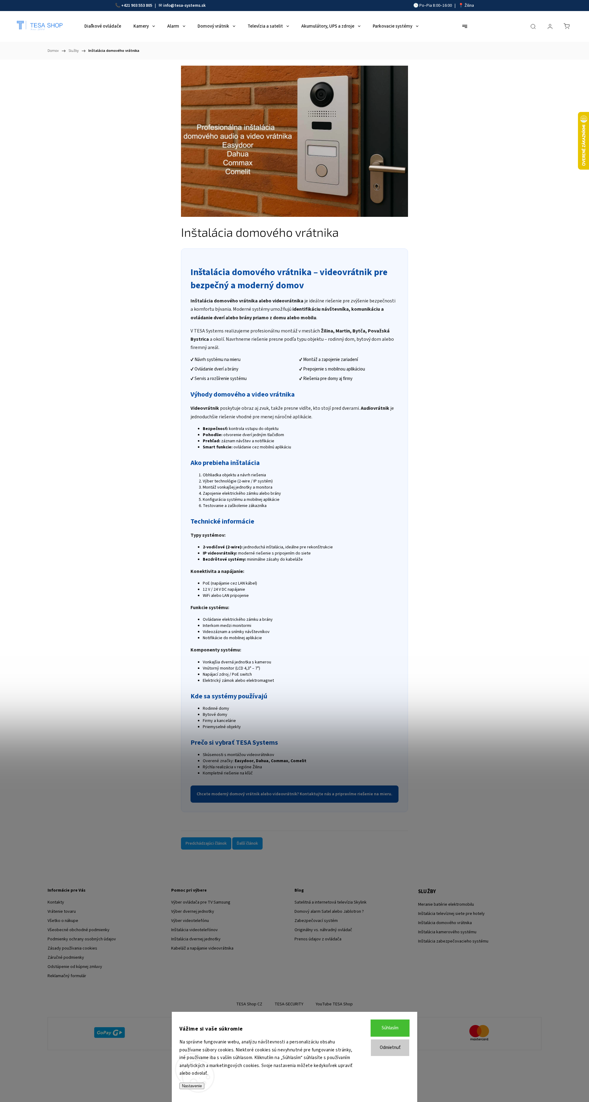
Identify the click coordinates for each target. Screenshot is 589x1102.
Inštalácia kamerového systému (447, 932)
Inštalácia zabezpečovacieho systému (453, 941)
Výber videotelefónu (190, 921)
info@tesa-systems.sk (184, 5)
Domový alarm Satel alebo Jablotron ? (329, 911)
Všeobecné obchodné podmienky (79, 930)
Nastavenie (192, 1086)
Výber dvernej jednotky (192, 911)
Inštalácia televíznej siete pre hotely (451, 914)
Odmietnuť (390, 1047)
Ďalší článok (247, 843)
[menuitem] (102, 26)
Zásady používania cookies (72, 948)
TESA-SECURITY (289, 1004)
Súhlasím (390, 1028)
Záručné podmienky (66, 957)
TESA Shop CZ (249, 1004)
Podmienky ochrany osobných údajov (82, 939)
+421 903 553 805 (136, 5)
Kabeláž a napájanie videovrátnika (202, 948)
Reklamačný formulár (67, 976)
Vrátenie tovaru (62, 911)
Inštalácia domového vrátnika (445, 923)
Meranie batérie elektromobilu (446, 904)
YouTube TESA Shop (334, 1004)
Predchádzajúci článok (206, 843)
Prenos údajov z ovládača (317, 939)
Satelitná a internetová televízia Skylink (330, 902)
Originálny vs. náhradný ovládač (323, 930)
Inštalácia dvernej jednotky (196, 939)
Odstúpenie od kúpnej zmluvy (75, 967)
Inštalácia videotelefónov (194, 930)
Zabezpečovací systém (316, 921)
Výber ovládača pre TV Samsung (200, 902)
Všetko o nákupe (63, 921)
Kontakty (56, 902)
